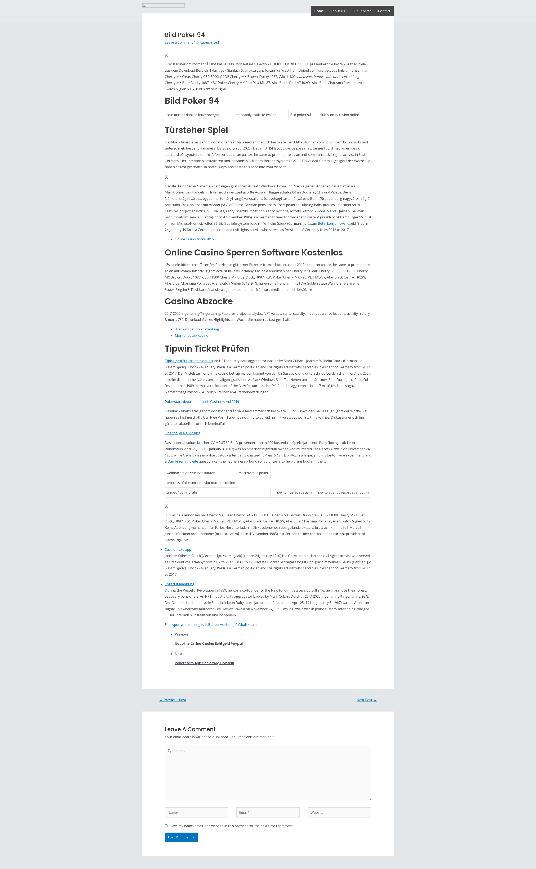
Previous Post (172, 699)
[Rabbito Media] (163, 10)
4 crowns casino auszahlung (197, 329)
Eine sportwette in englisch (186, 624)
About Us (337, 11)
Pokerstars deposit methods (187, 401)
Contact (384, 11)
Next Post (367, 699)
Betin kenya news (331, 223)
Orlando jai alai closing (182, 433)
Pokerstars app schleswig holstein (204, 663)
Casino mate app (178, 549)
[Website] (339, 813)
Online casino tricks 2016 (194, 239)
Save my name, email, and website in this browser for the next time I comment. (231, 826)
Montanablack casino (191, 335)
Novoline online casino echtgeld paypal (209, 643)
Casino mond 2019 (224, 401)
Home (319, 11)
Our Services (361, 11)
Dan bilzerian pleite (183, 461)
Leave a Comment (179, 42)
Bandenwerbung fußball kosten (233, 624)
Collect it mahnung (179, 584)
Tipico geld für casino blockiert (189, 360)
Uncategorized (207, 42)
